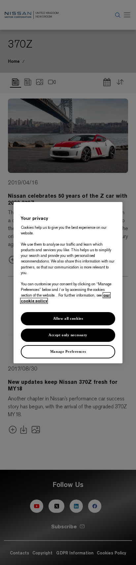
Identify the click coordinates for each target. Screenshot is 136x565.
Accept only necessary (68, 335)
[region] (68, 282)
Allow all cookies (68, 318)
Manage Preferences (68, 351)
